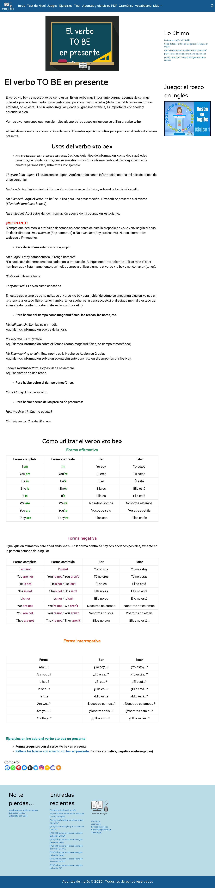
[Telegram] (35, 767)
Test (77, 6)
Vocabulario (143, 6)
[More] (58, 767)
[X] (30, 767)
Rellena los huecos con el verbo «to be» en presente (52, 751)
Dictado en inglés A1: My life (177, 40)
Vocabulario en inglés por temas (23, 810)
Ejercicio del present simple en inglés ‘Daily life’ (185, 50)
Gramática (126, 6)
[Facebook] (7, 767)
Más (156, 6)
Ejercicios (65, 6)
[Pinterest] (18, 767)
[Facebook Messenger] (24, 767)
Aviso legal (96, 832)
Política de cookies (99, 827)
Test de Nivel (36, 6)
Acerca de (96, 824)
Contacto (95, 821)
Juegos (52, 6)
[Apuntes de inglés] (8, 6)
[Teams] (52, 767)
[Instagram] (41, 767)
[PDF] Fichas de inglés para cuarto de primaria (185, 54)
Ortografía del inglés (18, 816)
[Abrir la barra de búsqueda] (212, 6)
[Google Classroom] (47, 767)
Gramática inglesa (17, 813)
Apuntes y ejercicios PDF (99, 6)
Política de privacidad (101, 830)
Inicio (21, 6)
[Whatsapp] (13, 767)
